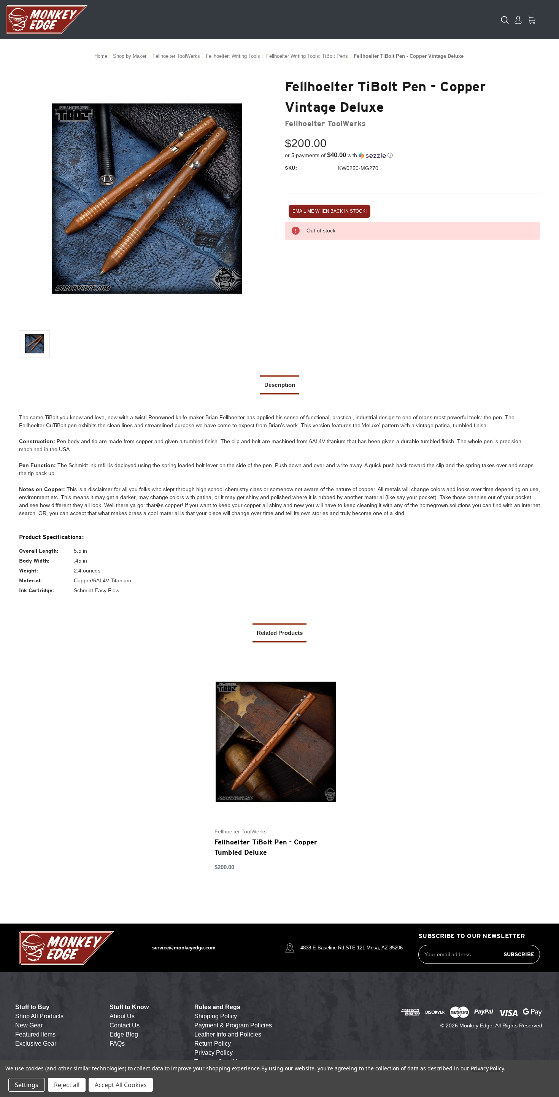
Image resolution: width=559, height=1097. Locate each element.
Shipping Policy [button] (215, 1016)
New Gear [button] (29, 1025)
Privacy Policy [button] (213, 1052)
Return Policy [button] (212, 1043)
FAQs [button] (117, 1043)
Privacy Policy (487, 1068)
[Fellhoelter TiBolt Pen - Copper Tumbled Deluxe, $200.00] (276, 742)
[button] (412, 155)
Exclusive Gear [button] (35, 1043)
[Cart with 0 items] (531, 19)
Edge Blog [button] (124, 1034)
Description (279, 385)
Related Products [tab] (280, 633)
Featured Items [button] (35, 1034)
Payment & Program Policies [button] (233, 1025)
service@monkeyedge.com (184, 948)
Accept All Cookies (121, 1085)
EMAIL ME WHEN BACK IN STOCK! (329, 211)
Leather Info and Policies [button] (227, 1034)
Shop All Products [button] (39, 1016)
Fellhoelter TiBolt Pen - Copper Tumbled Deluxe (266, 847)
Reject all (66, 1085)
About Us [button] (122, 1016)
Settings (26, 1085)
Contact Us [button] (125, 1025)
